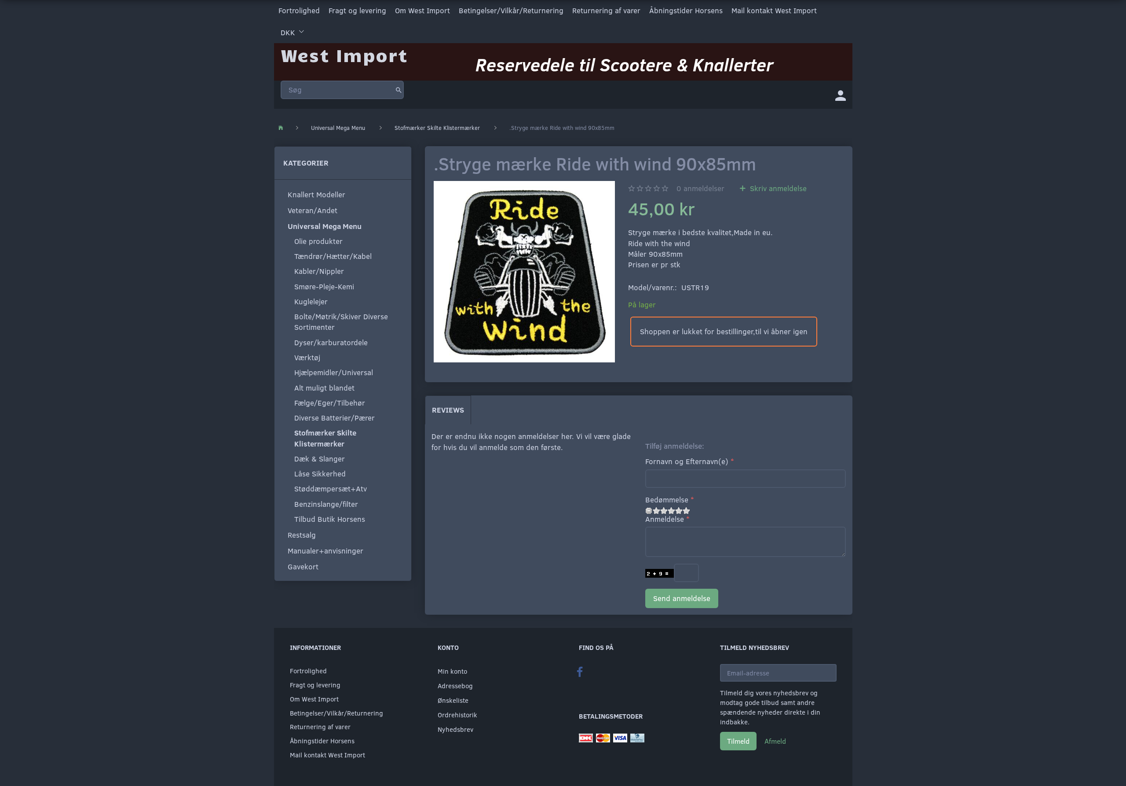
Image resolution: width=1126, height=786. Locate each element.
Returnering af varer (606, 10)
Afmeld (775, 740)
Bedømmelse (666, 499)
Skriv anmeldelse (777, 188)
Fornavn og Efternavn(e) (686, 461)
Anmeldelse (664, 519)
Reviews (448, 410)
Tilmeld (738, 740)
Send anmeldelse (681, 598)
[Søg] (399, 90)
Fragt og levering (357, 10)
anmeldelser (700, 188)
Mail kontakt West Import (774, 10)
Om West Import (422, 10)
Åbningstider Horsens (686, 10)
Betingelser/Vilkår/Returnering (511, 10)
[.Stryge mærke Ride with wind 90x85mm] (524, 271)
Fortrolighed (299, 10)
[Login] (840, 95)
